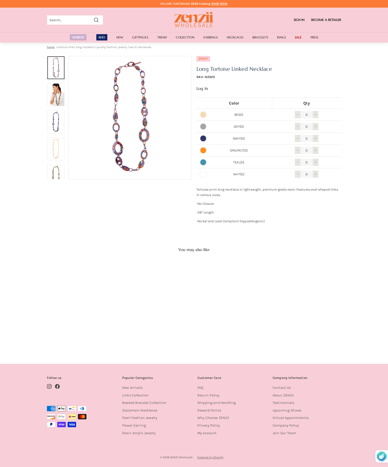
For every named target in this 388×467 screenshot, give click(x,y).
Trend (162, 37)
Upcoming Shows (287, 410)
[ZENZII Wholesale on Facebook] (57, 386)
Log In (202, 88)
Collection (185, 37)
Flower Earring (134, 425)
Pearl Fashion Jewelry (139, 418)
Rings (281, 37)
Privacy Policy (208, 425)
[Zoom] (129, 117)
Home (51, 47)
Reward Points (209, 410)
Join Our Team (284, 433)
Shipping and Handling (216, 402)
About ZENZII (283, 395)
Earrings (210, 37)
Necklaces (235, 37)
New (119, 37)
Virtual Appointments (291, 418)
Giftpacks (140, 37)
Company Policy (286, 425)
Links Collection (135, 395)
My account (207, 433)
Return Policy (208, 395)
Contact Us (282, 387)
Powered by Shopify (210, 457)
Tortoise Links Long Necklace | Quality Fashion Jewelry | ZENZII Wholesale (104, 47)
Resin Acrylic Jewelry (139, 433)
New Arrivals (132, 387)
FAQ (200, 387)
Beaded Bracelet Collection (144, 402)
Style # (70, 337)
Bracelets (260, 37)
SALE (298, 37)
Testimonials (283, 402)
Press (314, 37)
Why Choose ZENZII (213, 418)
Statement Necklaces (139, 410)
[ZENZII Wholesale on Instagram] (49, 386)
